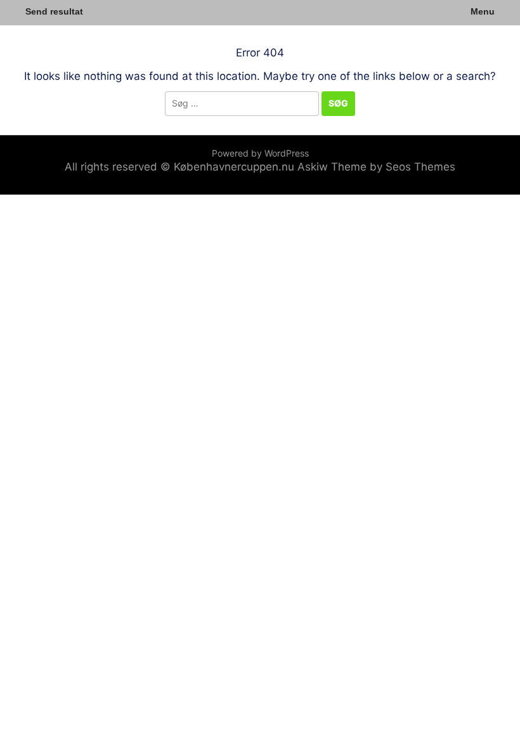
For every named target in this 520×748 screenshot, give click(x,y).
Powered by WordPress (260, 153)
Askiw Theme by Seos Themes (376, 166)
